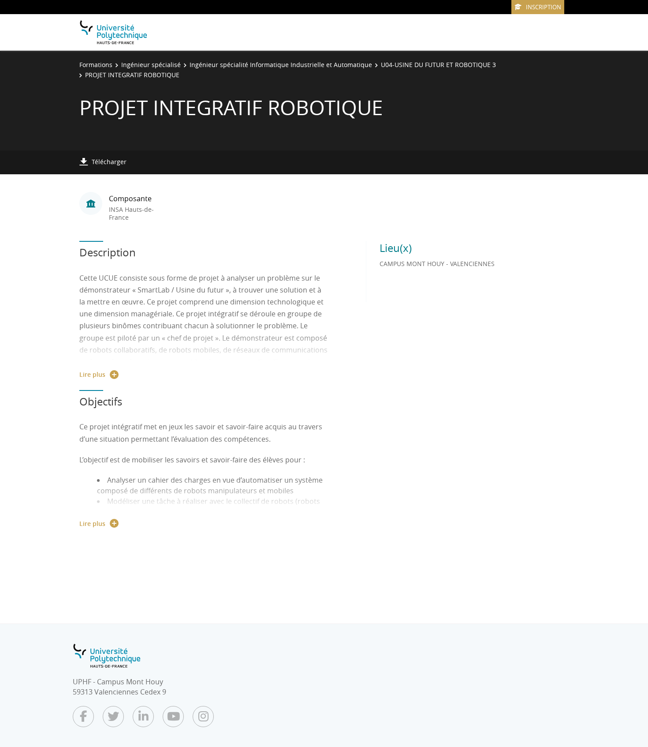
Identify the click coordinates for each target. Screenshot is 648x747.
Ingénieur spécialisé (151, 64)
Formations (95, 64)
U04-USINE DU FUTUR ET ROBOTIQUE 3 (438, 64)
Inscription (543, 7)
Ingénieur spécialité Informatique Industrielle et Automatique (281, 64)
